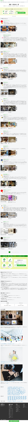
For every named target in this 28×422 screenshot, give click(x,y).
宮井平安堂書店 (9, 187)
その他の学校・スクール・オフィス (11, 390)
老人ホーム (24, 390)
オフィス (26, 88)
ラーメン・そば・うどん (20, 57)
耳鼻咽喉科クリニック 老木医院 (4, 143)
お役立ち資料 (17, 410)
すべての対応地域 (9, 396)
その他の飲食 (18, 388)
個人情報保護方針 (4, 419)
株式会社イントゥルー (6, 221)
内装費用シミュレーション (18, 411)
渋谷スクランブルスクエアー (11, 156)
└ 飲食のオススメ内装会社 (11, 413)
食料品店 (21, 392)
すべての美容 (18, 393)
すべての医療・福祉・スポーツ (19, 390)
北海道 (13, 396)
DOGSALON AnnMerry (10, 79)
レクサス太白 (2, 79)
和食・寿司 (23, 57)
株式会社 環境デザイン (6, 174)
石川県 (8, 397)
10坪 (2, 111)
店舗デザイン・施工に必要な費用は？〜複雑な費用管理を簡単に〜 (8, 381)
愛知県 (21, 397)
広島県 (25, 398)
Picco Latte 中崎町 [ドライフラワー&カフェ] (12, 202)
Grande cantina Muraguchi (3, 32)
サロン (23, 393)
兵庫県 (12, 398)
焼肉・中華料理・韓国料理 (18, 194)
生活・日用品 (9, 393)
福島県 (25, 396)
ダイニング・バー (8, 57)
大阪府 (10, 398)
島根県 (21, 398)
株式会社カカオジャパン (10, 128)
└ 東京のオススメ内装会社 (11, 409)
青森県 (15, 396)
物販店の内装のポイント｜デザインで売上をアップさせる (7, 325)
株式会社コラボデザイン (6, 159)
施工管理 (6, 52)
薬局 (12, 391)
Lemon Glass (9, 32)
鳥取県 (19, 398)
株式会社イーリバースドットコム (4, 128)
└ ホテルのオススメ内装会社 (11, 417)
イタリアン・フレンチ (12, 57)
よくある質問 (17, 408)
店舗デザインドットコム (25, 407)
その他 (24, 88)
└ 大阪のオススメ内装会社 (11, 410)
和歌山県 (17, 398)
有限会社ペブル (5, 98)
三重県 (23, 397)
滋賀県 (25, 397)
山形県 (23, 396)
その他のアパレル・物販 (13, 393)
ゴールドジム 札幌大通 (3, 187)
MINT (8, 143)
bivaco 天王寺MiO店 (10, 171)
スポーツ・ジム (15, 391)
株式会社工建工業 (5, 67)
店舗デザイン (4, 52)
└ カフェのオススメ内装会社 (11, 414)
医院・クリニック (9, 391)
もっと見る (18, 327)
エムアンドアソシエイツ (6, 20)
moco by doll (2, 48)
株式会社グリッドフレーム (6, 51)
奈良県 (14, 398)
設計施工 (8, 52)
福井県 (10, 397)
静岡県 (19, 397)
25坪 (10, 111)
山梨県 (12, 397)
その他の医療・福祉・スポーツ (21, 391)
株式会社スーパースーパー (6, 237)
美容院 (21, 393)
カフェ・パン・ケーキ (16, 57)
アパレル (1, 111)
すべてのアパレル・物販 (10, 392)
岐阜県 (17, 397)
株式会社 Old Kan (5, 82)
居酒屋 (6, 57)
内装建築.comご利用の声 (18, 407)
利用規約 (1, 419)
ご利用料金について (18, 409)
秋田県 (21, 396)
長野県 (14, 397)
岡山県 (23, 398)
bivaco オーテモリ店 (2, 171)
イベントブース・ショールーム (25, 194)
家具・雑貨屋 (17, 392)
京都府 (8, 398)
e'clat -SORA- (9, 48)
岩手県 (17, 396)
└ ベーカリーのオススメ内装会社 (11, 416)
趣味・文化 (23, 392)
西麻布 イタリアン (2, 156)
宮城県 (19, 396)
